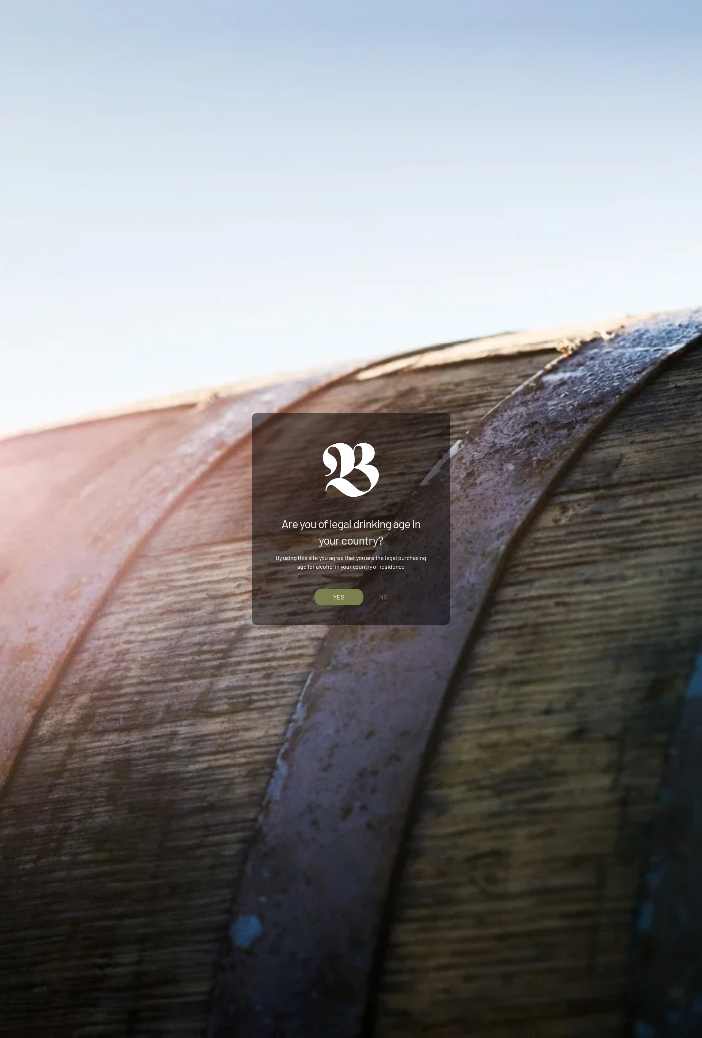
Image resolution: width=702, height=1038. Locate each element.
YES (339, 597)
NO (383, 597)
